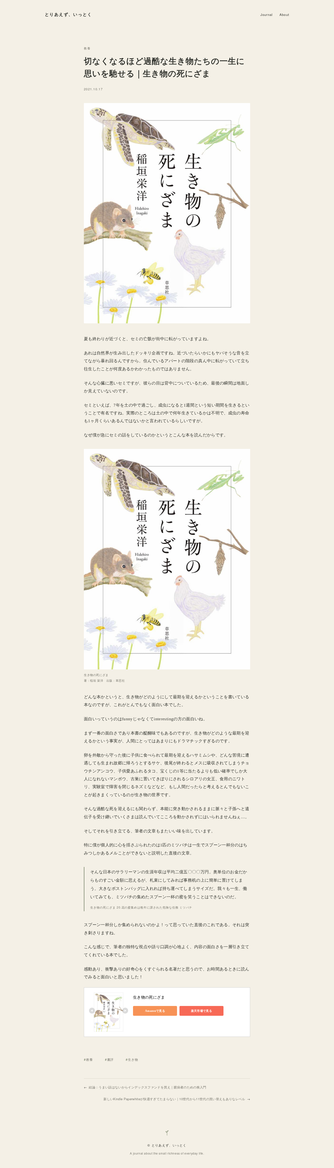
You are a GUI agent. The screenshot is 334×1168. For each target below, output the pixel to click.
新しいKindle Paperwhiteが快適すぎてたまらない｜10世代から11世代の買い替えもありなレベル (174, 1099)
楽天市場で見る (201, 1011)
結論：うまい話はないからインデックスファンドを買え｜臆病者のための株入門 (147, 1087)
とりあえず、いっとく (68, 14)
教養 (87, 48)
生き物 (133, 1059)
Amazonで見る (155, 1011)
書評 (110, 1059)
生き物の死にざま (149, 997)
